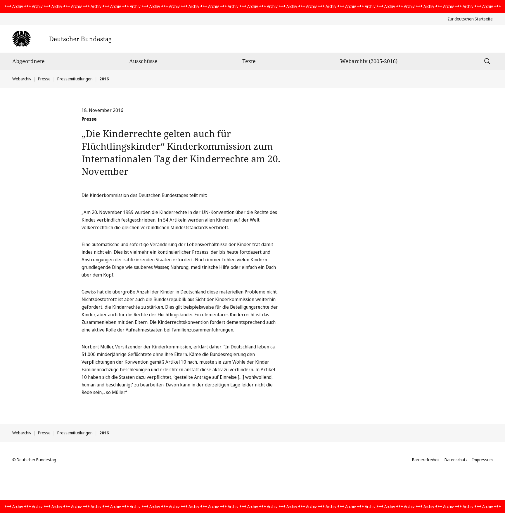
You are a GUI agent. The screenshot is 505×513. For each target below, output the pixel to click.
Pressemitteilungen (75, 79)
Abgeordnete (28, 61)
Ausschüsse (143, 61)
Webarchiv (21, 79)
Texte (249, 61)
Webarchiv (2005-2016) (368, 61)
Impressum (482, 459)
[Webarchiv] (61, 39)
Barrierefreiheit (426, 459)
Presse (44, 79)
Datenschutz (456, 459)
